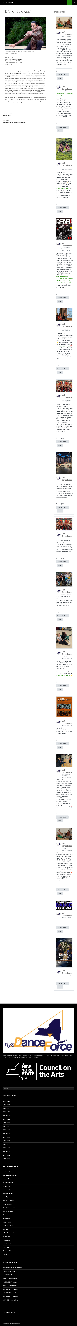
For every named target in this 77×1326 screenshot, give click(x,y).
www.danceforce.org (62, 188)
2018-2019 (6, 1130)
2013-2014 (6, 1148)
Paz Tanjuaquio (7, 1244)
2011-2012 (6, 1155)
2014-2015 (6, 1144)
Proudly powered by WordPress (11, 1323)
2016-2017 (6, 1137)
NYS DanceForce (10, 2)
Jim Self (5, 1229)
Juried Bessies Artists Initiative (12, 1267)
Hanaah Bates (7, 1179)
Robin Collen (7, 1190)
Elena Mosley (7, 1222)
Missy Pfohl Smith (8, 1233)
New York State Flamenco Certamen (14, 121)
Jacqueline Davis (8, 1193)
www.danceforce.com (63, 346)
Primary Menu (74, 2)
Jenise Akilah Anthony (10, 1175)
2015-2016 (6, 1140)
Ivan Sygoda (6, 1240)
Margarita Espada (8, 1200)
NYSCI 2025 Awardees (10, 1275)
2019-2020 (6, 1126)
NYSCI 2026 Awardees (10, 1271)
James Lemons (7, 1215)
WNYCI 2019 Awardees (10, 1296)
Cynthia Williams (8, 1251)
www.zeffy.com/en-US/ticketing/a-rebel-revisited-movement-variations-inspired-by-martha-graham (64, 280)
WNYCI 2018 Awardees (10, 1300)
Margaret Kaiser (8, 1211)
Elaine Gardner (7, 1204)
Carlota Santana (8, 1226)
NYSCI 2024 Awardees (10, 1278)
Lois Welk (6, 1247)
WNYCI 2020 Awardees (10, 1293)
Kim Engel (6, 1197)
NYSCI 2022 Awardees (10, 1285)
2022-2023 (6, 1115)
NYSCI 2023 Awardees (10, 1282)
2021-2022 (6, 1119)
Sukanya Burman (8, 1182)
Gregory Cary (7, 1186)
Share (59, 78)
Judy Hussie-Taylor (9, 1208)
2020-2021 (6, 1122)
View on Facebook (62, 74)
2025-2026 (6, 1104)
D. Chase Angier (8, 1172)
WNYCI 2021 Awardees (10, 1289)
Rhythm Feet (8, 114)
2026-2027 (6, 1101)
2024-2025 (6, 1108)
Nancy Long (6, 1218)
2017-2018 (6, 1133)
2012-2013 (6, 1151)
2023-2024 (6, 1112)
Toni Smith (6, 1236)
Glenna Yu (6, 1254)
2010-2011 (6, 1158)
